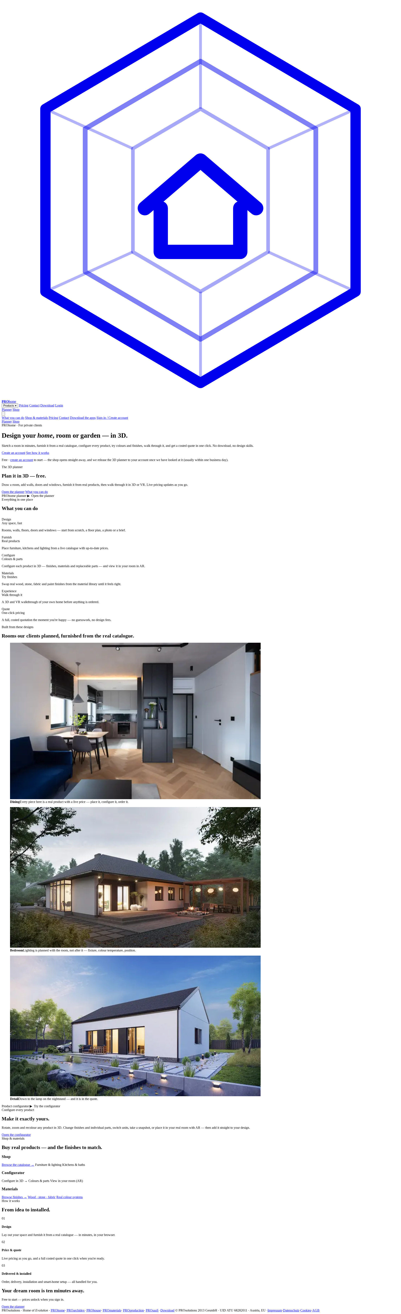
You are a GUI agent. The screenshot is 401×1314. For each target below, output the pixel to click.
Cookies (305, 1310)
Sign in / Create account (112, 418)
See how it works (37, 453)
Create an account (13, 453)
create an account (21, 460)
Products (9, 405)
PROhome (58, 1310)
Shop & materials (36, 418)
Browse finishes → (14, 1197)
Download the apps (83, 418)
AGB (316, 1310)
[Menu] (3, 414)
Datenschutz (291, 1310)
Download (47, 405)
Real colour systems (69, 1197)
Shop (16, 409)
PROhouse (93, 1310)
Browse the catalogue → (18, 1165)
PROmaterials (112, 1310)
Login (59, 405)
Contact (34, 405)
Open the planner (13, 492)
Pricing (23, 405)
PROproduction (133, 1310)
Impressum (275, 1310)
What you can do (13, 418)
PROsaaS (152, 1310)
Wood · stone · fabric (42, 1197)
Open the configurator (16, 1134)
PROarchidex (76, 1310)
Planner (7, 409)
